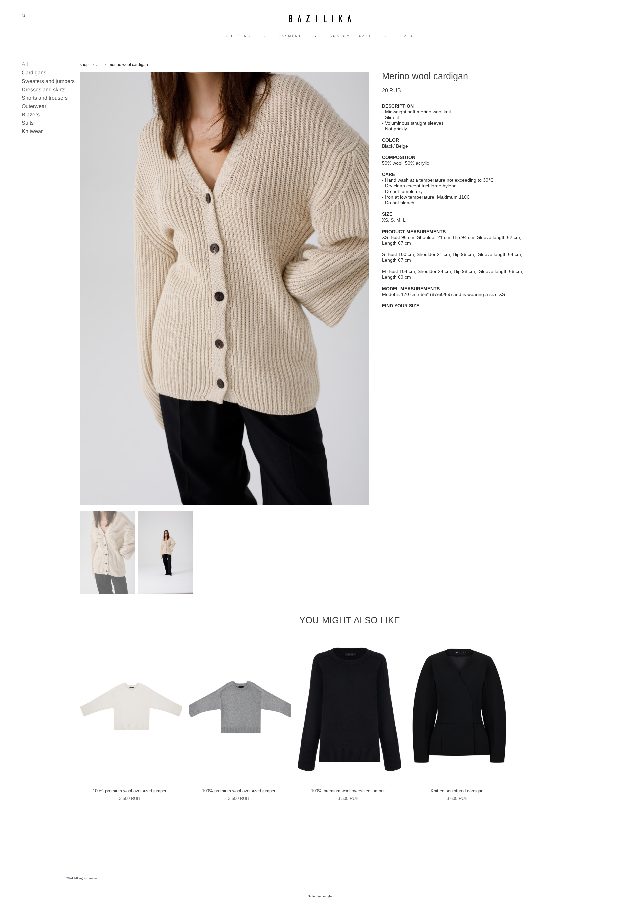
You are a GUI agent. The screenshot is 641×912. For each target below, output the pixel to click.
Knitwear (32, 131)
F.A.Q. (407, 36)
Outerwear (34, 106)
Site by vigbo (321, 896)
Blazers (31, 114)
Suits (28, 123)
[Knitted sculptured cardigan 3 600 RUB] (459, 708)
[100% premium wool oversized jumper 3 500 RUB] (131, 708)
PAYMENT (290, 36)
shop (84, 64)
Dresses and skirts (43, 89)
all (98, 64)
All (25, 64)
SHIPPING (238, 36)
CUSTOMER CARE (351, 36)
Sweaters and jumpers (48, 81)
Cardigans (34, 72)
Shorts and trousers (45, 98)
